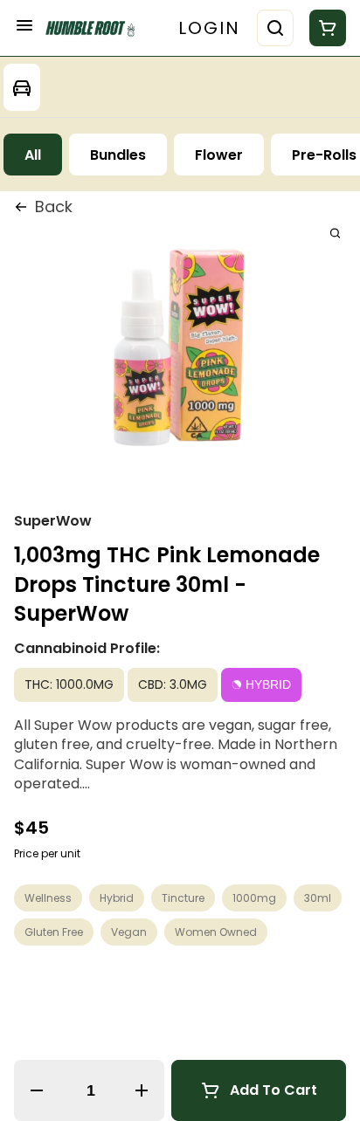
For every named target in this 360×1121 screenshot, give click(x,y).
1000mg (254, 897)
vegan (129, 932)
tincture (183, 897)
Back (54, 206)
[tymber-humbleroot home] (94, 28)
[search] (335, 233)
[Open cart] (324, 28)
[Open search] (275, 28)
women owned (216, 932)
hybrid (117, 897)
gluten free (53, 932)
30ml (317, 897)
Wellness (48, 897)
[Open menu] (24, 25)
